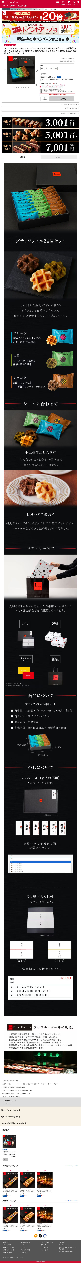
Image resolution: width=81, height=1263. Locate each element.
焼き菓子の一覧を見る (71, 108)
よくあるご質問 (45, 1247)
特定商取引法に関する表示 (66, 1251)
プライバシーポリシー (65, 1245)
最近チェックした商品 (8, 1247)
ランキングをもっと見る (71, 1166)
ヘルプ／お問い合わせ (47, 1242)
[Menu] (3, 2)
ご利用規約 (62, 1242)
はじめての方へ (45, 1250)
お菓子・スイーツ (27, 9)
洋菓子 (34, 9)
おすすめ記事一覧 (25, 1242)
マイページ (23, 1247)
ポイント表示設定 (25, 1250)
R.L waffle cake (6, 1103)
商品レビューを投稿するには (69, 113)
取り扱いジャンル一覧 (8, 1250)
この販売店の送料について (67, 61)
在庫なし (5, 1159)
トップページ (6, 9)
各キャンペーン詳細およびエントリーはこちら (52, 86)
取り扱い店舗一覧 (7, 1252)
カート (22, 1245)
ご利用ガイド (24, 1252)
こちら (21, 1257)
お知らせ (43, 1245)
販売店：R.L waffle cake (68, 58)
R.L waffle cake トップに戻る (69, 104)
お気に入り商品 (7, 1245)
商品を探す (5, 1242)
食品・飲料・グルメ (15, 9)
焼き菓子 (41, 9)
